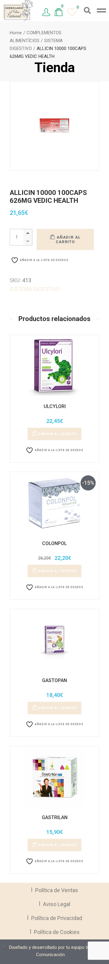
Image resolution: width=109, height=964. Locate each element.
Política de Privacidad (56, 918)
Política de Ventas (56, 890)
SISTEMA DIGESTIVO (35, 289)
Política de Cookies (57, 932)
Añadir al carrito (68, 239)
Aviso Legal (56, 904)
